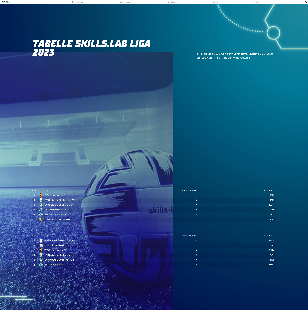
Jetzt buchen (125, 2)
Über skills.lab (77, 2)
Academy (215, 2)
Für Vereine (171, 2)
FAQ (257, 2)
